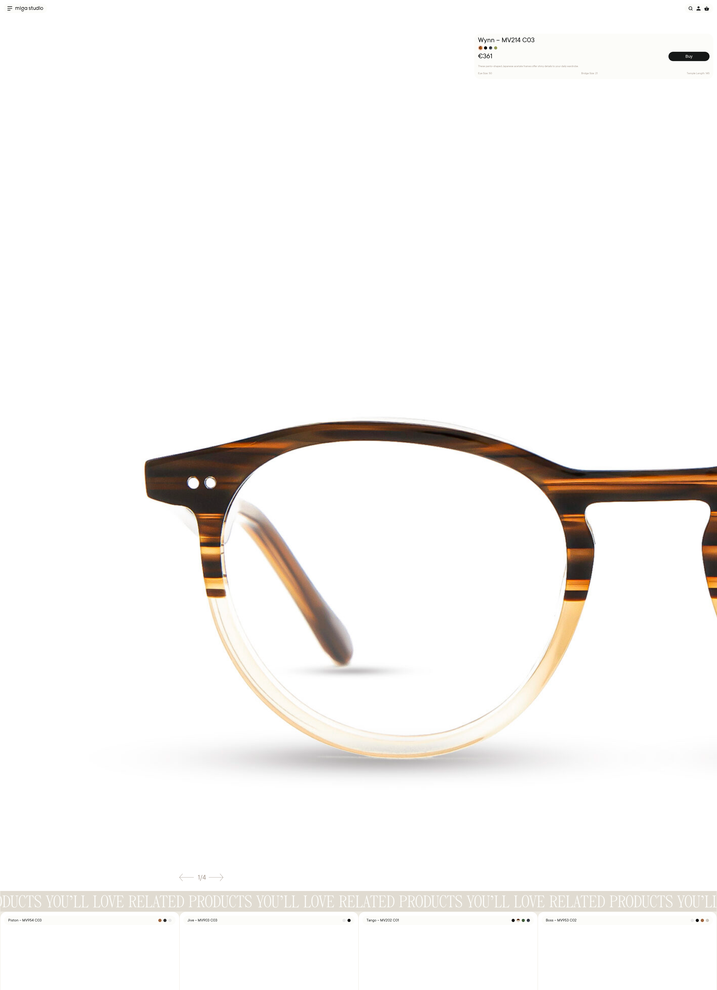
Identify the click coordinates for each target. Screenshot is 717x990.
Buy (689, 56)
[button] (186, 879)
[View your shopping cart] (706, 8)
